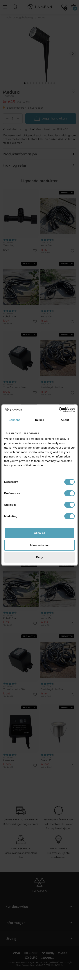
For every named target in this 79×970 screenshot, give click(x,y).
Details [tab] (39, 419)
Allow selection (39, 545)
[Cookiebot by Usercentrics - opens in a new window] (59, 409)
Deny (39, 557)
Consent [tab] (14, 419)
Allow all (39, 532)
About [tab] (65, 419)
